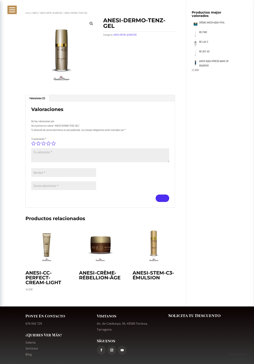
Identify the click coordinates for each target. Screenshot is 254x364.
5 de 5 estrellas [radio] (53, 143)
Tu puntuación (38, 139)
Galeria (30, 342)
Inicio (27, 12)
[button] (91, 23)
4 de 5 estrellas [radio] (48, 143)
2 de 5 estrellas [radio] (38, 143)
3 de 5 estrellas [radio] (43, 143)
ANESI (35, 12)
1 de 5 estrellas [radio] (33, 143)
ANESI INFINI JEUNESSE (51, 12)
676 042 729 (33, 323)
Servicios (31, 348)
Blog (28, 354)
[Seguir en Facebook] (101, 350)
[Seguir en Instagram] (111, 350)
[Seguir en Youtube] (122, 350)
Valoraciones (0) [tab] (37, 98)
